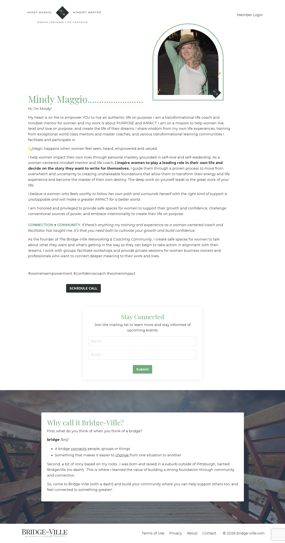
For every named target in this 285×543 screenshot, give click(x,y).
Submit (142, 369)
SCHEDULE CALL (83, 288)
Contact (209, 533)
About (192, 533)
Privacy (175, 533)
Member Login (250, 15)
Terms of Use (153, 533)
